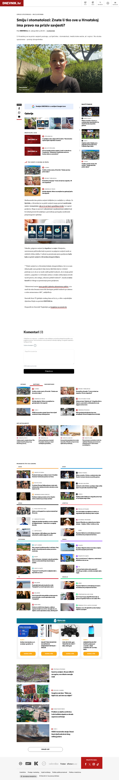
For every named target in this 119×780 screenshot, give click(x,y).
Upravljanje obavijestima (29, 776)
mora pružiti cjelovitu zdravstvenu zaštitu (53, 286)
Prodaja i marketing (33, 772)
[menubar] (108, 3)
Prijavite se (49, 371)
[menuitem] (108, 3)
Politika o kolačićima (75, 772)
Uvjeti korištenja (45, 772)
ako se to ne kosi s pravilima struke (51, 206)
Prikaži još (45, 749)
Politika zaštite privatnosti (59, 772)
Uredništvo (23, 772)
